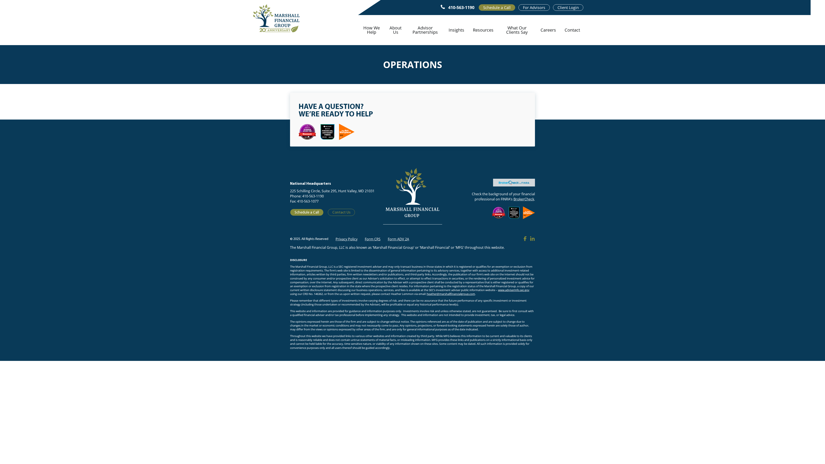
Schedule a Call (497, 7)
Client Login (568, 7)
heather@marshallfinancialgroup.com (451, 294)
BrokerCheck (523, 199)
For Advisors (534, 7)
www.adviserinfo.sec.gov (513, 290)
